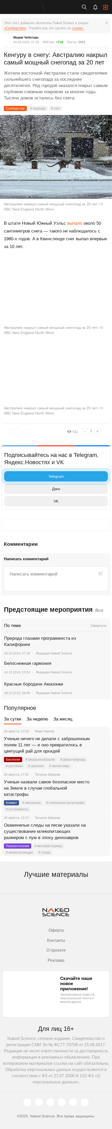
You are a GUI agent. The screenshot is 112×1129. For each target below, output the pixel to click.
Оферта (56, 930)
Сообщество (15, 108)
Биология (13, 759)
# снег (55, 108)
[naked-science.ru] (84, 1102)
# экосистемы (59, 766)
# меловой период (48, 846)
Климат (11, 803)
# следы (45, 852)
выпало (74, 223)
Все (99, 610)
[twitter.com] (27, 1102)
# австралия (31, 803)
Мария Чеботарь (26, 37)
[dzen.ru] (61, 1102)
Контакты (56, 940)
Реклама (56, 960)
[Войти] (105, 7)
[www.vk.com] (38, 1102)
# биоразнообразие (40, 759)
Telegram (56, 476)
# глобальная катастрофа (65, 803)
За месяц (62, 719)
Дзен (56, 489)
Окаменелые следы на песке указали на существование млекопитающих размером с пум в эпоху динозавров (45, 831)
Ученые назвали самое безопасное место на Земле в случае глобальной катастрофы (46, 788)
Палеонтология (17, 846)
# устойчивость (17, 809)
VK (56, 501)
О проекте (56, 950)
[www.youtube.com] (50, 1102)
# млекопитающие (19, 852)
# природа (38, 108)
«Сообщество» (15, 28)
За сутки (12, 719)
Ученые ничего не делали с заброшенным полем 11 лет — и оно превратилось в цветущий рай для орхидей (47, 745)
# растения (14, 766)
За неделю (37, 719)
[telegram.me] (73, 1102)
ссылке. (78, 28)
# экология (36, 766)
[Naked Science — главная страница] (27, 7)
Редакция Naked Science (54, 653)
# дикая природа (72, 759)
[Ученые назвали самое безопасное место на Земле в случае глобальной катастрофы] (100, 788)
